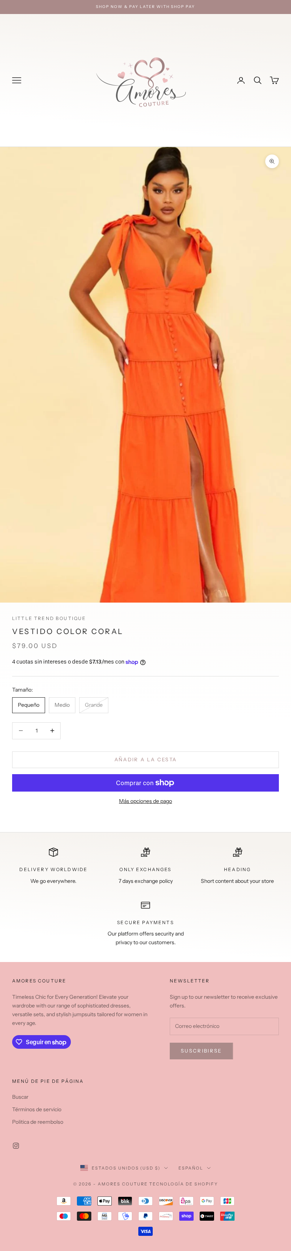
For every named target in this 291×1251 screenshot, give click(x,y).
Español (190, 1168)
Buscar (20, 1096)
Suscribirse (201, 1051)
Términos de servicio (36, 1109)
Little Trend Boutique (49, 618)
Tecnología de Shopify (183, 1184)
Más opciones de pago (145, 801)
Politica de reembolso (37, 1121)
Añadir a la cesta (145, 759)
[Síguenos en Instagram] (16, 1145)
